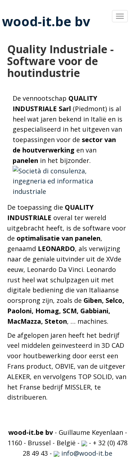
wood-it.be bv (46, 21)
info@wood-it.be (85, 453)
